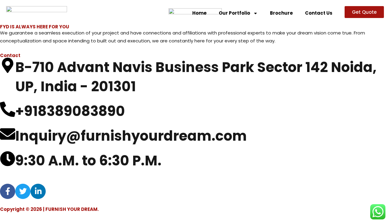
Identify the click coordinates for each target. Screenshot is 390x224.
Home (199, 13)
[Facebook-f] (7, 191)
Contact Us (318, 13)
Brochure (281, 13)
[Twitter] (22, 191)
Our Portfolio (234, 13)
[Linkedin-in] (38, 191)
